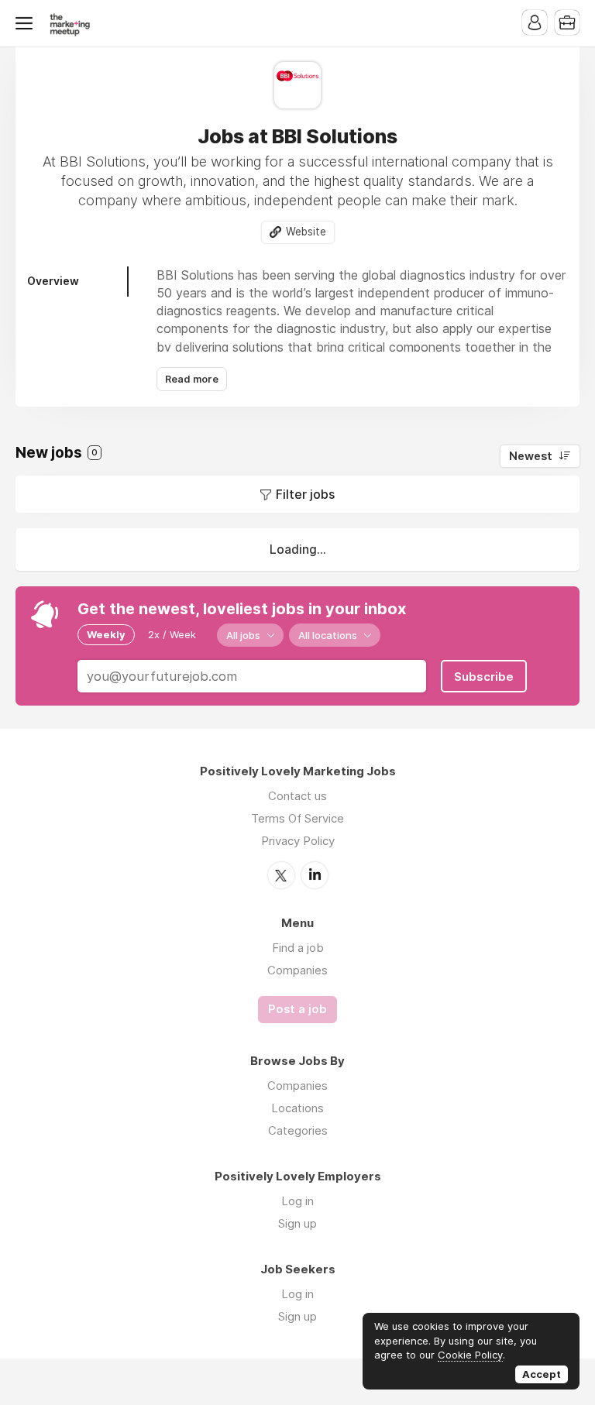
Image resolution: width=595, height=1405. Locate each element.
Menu (27, 23)
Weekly (106, 634)
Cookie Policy (470, 1354)
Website (306, 231)
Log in (297, 1201)
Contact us (297, 795)
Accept (541, 1374)
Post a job (297, 1009)
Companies (297, 970)
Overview (53, 280)
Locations (297, 1108)
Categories (298, 1130)
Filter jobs (305, 494)
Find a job (298, 947)
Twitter (281, 875)
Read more (191, 379)
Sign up (297, 1223)
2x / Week (172, 634)
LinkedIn (314, 875)
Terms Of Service (297, 818)
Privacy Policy (298, 840)
